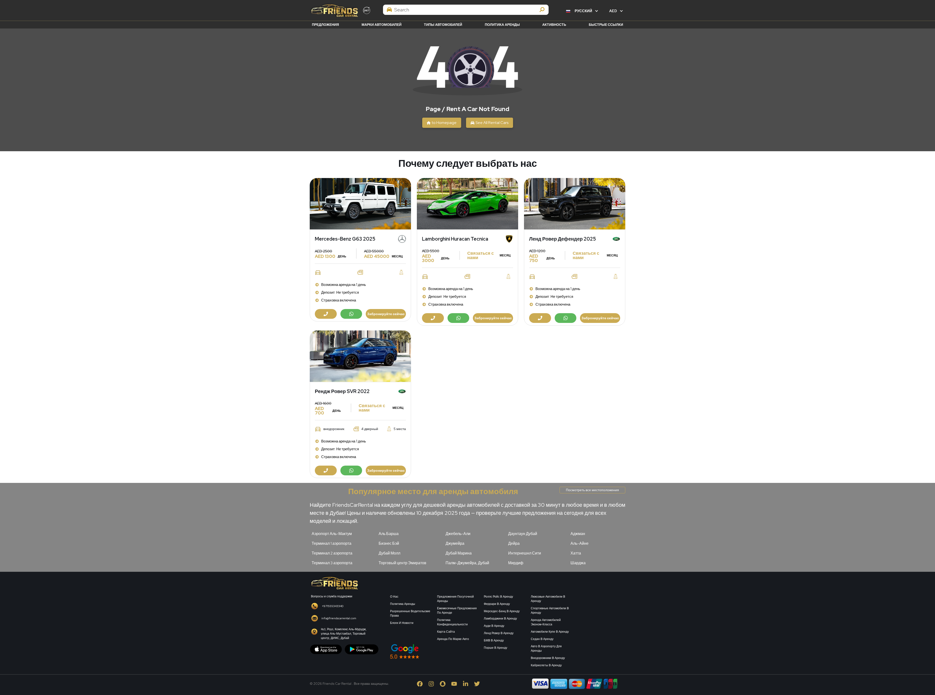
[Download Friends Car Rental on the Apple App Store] (326, 649)
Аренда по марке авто (453, 639)
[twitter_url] (479, 683)
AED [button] (613, 11)
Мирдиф (515, 562)
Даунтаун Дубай (522, 533)
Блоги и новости (401, 623)
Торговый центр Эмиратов (402, 562)
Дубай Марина (459, 553)
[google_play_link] (361, 649)
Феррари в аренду (497, 604)
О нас (394, 597)
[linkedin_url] (468, 683)
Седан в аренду (542, 639)
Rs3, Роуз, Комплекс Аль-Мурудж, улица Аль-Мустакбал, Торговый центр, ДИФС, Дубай (343, 633)
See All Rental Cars (492, 122)
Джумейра (455, 543)
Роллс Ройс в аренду (498, 597)
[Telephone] (326, 314)
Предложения (325, 24)
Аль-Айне (579, 543)
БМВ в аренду (494, 640)
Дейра (514, 543)
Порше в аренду (495, 648)
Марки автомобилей (382, 24)
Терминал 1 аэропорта (331, 543)
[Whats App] (351, 314)
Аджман (577, 533)
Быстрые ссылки (606, 24)
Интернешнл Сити (524, 553)
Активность (554, 24)
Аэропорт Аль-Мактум (332, 533)
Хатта (575, 553)
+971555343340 (332, 606)
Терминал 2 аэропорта (332, 553)
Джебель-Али (458, 533)
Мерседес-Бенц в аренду (502, 611)
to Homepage (444, 122)
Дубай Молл (389, 553)
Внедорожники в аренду (548, 658)
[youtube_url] (457, 683)
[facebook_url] (422, 683)
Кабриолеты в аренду (546, 665)
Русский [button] (583, 11)
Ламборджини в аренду (500, 618)
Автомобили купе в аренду (550, 632)
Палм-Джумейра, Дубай (467, 562)
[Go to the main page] (334, 10)
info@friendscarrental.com (338, 618)
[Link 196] (334, 582)
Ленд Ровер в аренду (499, 633)
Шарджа (578, 562)
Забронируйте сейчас (386, 314)
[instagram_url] (434, 683)
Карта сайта (446, 632)
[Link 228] (601, 621)
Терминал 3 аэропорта (332, 562)
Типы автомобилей (443, 24)
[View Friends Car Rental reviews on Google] (434, 651)
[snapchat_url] (445, 683)
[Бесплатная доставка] (360, 203)
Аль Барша (389, 533)
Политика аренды (502, 24)
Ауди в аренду (494, 626)
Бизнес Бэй (389, 543)
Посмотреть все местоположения (592, 490)
